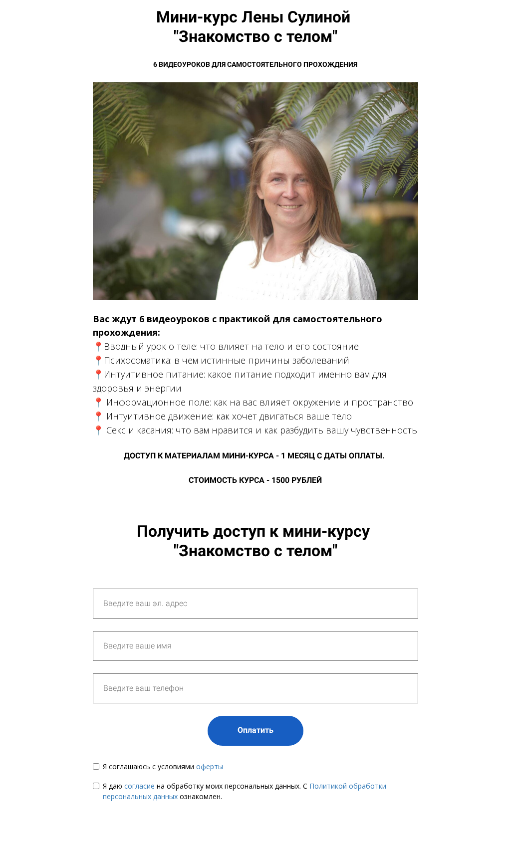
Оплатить (255, 730)
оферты (209, 766)
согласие (140, 786)
